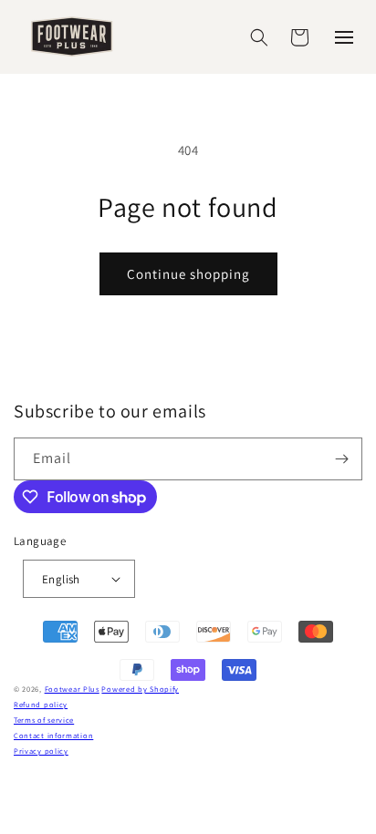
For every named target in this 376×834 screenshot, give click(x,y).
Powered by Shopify (140, 689)
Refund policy (41, 704)
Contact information (53, 735)
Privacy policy (41, 751)
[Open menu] (344, 37)
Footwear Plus (72, 689)
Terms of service (44, 720)
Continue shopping (188, 274)
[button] (259, 37)
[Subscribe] (341, 459)
